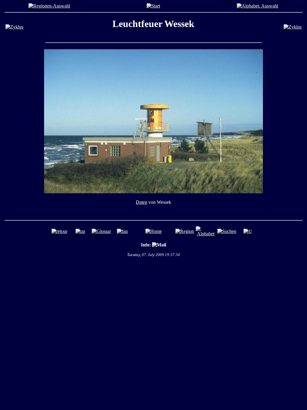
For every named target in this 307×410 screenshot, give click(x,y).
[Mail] (159, 245)
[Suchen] (226, 231)
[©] (247, 231)
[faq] (122, 231)
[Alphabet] (257, 5)
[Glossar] (101, 231)
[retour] (59, 231)
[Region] (49, 5)
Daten (141, 202)
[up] (80, 231)
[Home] (153, 5)
